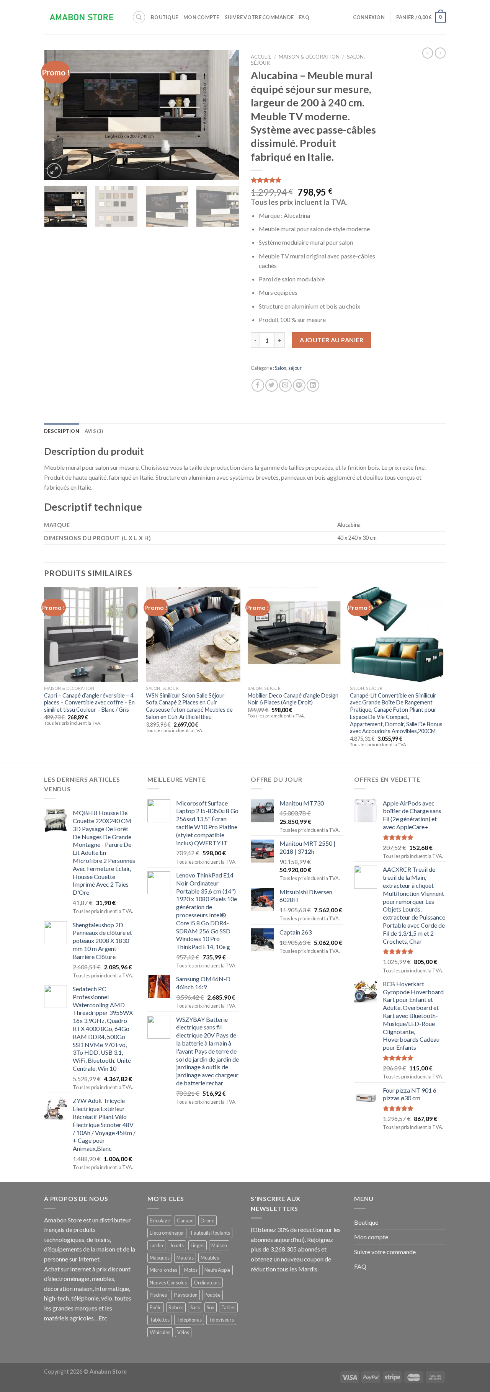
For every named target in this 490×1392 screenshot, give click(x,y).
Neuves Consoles (168, 1282)
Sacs (195, 1307)
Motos (191, 1270)
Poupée (212, 1295)
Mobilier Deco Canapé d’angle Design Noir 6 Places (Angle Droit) (293, 699)
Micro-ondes (163, 1270)
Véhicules (160, 1332)
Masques (160, 1258)
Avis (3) (94, 431)
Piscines (158, 1295)
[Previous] (57, 115)
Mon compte (201, 17)
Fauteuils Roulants (210, 1233)
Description (61, 431)
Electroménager (167, 1233)
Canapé (185, 1220)
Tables (228, 1307)
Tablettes (160, 1320)
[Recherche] (139, 17)
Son (210, 1307)
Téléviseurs (221, 1320)
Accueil (261, 57)
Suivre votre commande (259, 17)
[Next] (226, 115)
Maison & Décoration (309, 57)
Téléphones (189, 1320)
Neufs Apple (217, 1270)
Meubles (210, 1258)
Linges (197, 1245)
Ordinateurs (207, 1282)
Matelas (185, 1258)
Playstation (186, 1295)
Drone (207, 1220)
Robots (175, 1307)
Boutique (164, 17)
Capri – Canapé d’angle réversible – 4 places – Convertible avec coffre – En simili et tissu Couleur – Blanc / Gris (89, 702)
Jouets (177, 1245)
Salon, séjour (288, 368)
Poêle (156, 1307)
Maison (219, 1245)
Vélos (183, 1332)
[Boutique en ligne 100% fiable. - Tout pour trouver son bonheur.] (82, 17)
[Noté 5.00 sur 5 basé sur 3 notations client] (314, 180)
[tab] (61, 431)
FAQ (304, 17)
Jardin (156, 1245)
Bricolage (160, 1220)
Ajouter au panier (331, 339)
